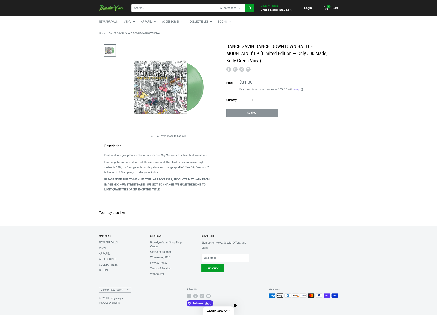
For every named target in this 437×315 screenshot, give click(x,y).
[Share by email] (248, 69)
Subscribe (213, 268)
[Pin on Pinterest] (235, 69)
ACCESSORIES (171, 21)
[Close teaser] (235, 305)
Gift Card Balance (160, 252)
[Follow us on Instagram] (202, 295)
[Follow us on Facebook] (189, 295)
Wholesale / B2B (160, 257)
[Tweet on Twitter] (241, 69)
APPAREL (146, 21)
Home (102, 33)
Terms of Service (160, 268)
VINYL (127, 21)
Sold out (252, 112)
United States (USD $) (112, 289)
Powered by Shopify (109, 302)
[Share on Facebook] (228, 69)
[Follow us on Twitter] (195, 295)
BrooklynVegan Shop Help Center (166, 244)
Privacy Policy (158, 263)
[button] (218, 310)
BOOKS (222, 21)
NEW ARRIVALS (108, 21)
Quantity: (231, 100)
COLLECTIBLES (198, 21)
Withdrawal (157, 274)
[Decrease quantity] (243, 100)
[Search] (249, 8)
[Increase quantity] (261, 100)
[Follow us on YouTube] (208, 295)
